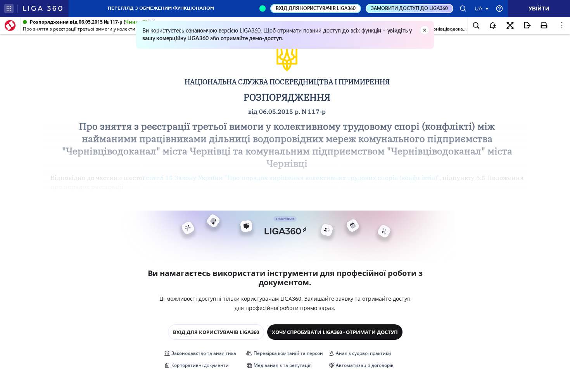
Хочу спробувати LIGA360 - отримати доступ (335, 332)
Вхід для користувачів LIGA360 (216, 332)
